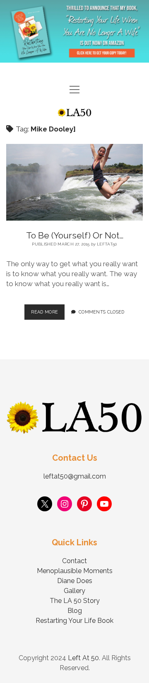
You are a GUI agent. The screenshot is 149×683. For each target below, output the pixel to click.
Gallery (74, 591)
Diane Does (74, 581)
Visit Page (74, 31)
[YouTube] (104, 503)
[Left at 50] (74, 113)
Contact (74, 561)
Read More (48, 309)
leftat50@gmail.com (74, 476)
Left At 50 (83, 658)
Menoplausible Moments (75, 571)
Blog (74, 611)
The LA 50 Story (75, 601)
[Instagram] (64, 503)
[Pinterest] (84, 503)
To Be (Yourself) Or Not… (74, 235)
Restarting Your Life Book (74, 621)
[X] (44, 503)
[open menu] (74, 90)
